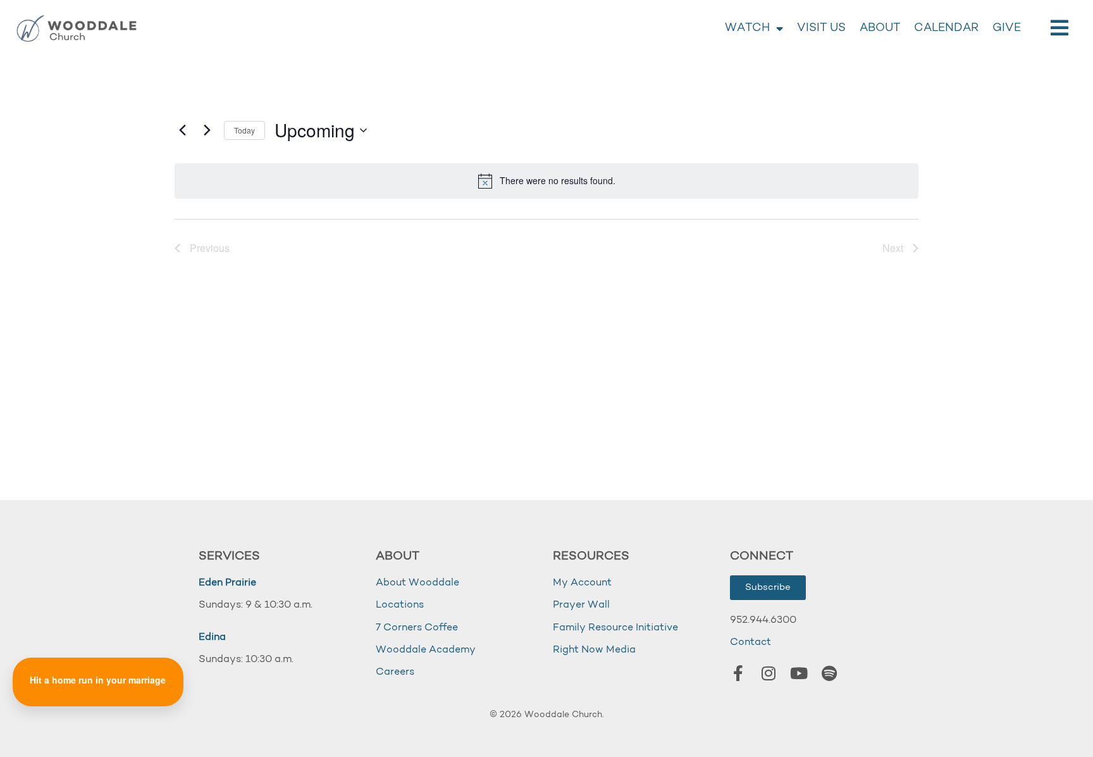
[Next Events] (206, 130)
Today (244, 130)
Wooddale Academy (426, 650)
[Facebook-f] (738, 673)
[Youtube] (799, 673)
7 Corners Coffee (417, 628)
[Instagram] (768, 673)
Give (1006, 28)
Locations (400, 605)
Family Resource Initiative (615, 628)
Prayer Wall (581, 605)
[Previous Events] (182, 130)
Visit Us (821, 28)
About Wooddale (417, 583)
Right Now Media (594, 650)
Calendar (946, 28)
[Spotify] (829, 673)
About (880, 28)
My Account (582, 583)
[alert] (546, 181)
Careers (395, 672)
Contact (750, 642)
